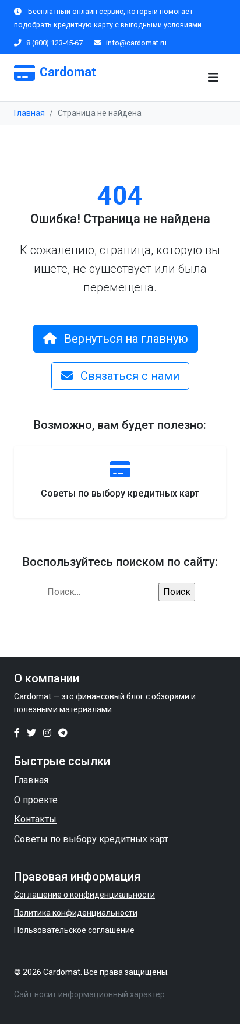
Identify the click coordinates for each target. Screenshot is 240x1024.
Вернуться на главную (124, 339)
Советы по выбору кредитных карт (91, 838)
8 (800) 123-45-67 (55, 42)
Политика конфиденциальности (75, 912)
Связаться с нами (128, 376)
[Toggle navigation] (213, 77)
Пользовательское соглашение (74, 930)
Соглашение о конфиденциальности (84, 894)
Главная (29, 113)
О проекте (36, 799)
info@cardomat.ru (136, 42)
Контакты (35, 819)
